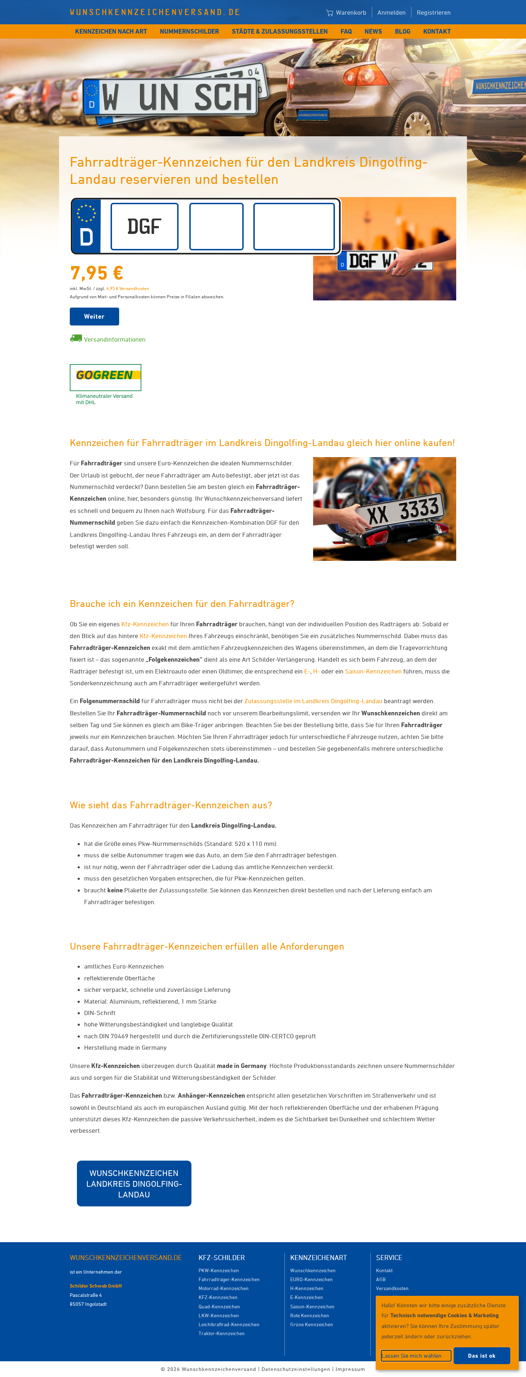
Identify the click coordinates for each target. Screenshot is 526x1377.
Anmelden (392, 12)
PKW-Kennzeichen (219, 1270)
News (373, 31)
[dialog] (447, 1333)
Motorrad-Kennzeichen (224, 1288)
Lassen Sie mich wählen (411, 1355)
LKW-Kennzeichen (219, 1315)
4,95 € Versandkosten (127, 288)
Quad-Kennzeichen (219, 1306)
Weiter (94, 316)
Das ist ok (482, 1355)
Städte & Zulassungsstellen (280, 31)
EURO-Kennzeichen (311, 1279)
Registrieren (434, 12)
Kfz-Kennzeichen (145, 623)
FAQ (346, 31)
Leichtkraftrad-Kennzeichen (229, 1324)
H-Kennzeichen (306, 1288)
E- (307, 671)
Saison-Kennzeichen (373, 671)
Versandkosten (392, 1288)
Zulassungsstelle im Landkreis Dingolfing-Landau (313, 700)
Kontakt (437, 31)
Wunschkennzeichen (313, 1270)
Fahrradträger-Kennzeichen (229, 1279)
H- (316, 671)
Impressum (350, 1369)
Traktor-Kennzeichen (222, 1333)
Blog (402, 31)
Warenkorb (350, 12)
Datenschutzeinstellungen (296, 1369)
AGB (380, 1279)
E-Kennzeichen (306, 1297)
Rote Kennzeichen (309, 1315)
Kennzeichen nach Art (111, 31)
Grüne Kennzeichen (311, 1324)
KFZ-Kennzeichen (218, 1297)
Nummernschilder (189, 31)
